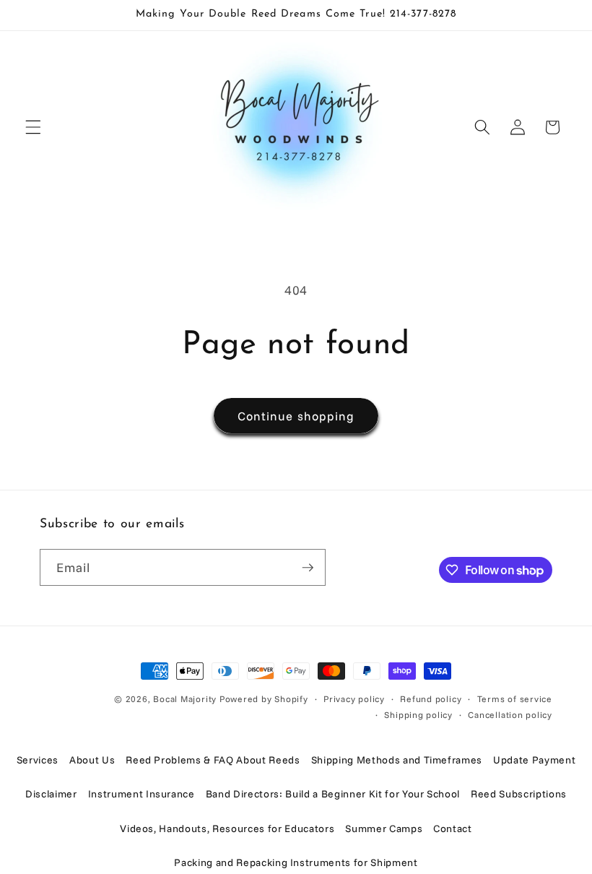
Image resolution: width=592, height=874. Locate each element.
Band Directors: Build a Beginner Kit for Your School (333, 793)
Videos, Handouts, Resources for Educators (227, 828)
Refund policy (430, 698)
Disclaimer (51, 793)
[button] (33, 127)
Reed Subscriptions (519, 793)
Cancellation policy (510, 714)
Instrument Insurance (141, 793)
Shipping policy (418, 714)
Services (37, 759)
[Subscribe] (307, 568)
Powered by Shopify (263, 698)
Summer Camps (383, 828)
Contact (452, 828)
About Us (92, 759)
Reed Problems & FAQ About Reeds (213, 759)
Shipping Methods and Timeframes (396, 759)
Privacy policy (354, 698)
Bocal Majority (185, 698)
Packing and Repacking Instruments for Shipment (295, 862)
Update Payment (534, 759)
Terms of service (514, 698)
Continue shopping (296, 415)
